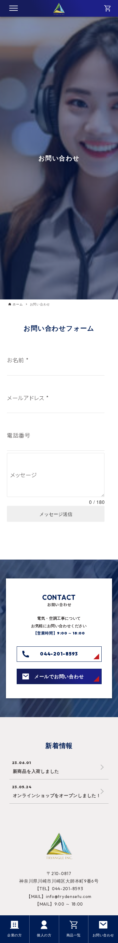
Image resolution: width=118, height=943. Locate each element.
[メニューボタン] (13, 8)
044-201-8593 (59, 654)
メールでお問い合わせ (59, 676)
